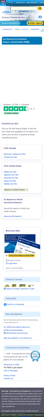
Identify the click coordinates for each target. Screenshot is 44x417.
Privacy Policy (9, 375)
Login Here (12, 263)
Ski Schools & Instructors (17, 333)
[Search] (40, 8)
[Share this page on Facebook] (40, 18)
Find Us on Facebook (15, 304)
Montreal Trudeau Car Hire (14, 154)
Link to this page (10, 370)
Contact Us (8, 378)
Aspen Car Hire (10, 181)
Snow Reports (32, 3)
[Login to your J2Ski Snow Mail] (22, 243)
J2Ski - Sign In (35, 23)
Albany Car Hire (10, 172)
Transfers (34, 29)
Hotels (25, 29)
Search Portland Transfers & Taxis (20, 289)
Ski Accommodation (14, 330)
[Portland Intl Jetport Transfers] (19, 285)
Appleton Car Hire (11, 175)
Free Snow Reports (21, 255)
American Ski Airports (10, 23)
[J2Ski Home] (6, 12)
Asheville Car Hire (11, 178)
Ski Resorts (7, 29)
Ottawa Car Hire (10, 157)
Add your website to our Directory (18, 338)
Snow (17, 29)
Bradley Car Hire (10, 184)
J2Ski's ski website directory (18, 327)
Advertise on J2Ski (11, 364)
